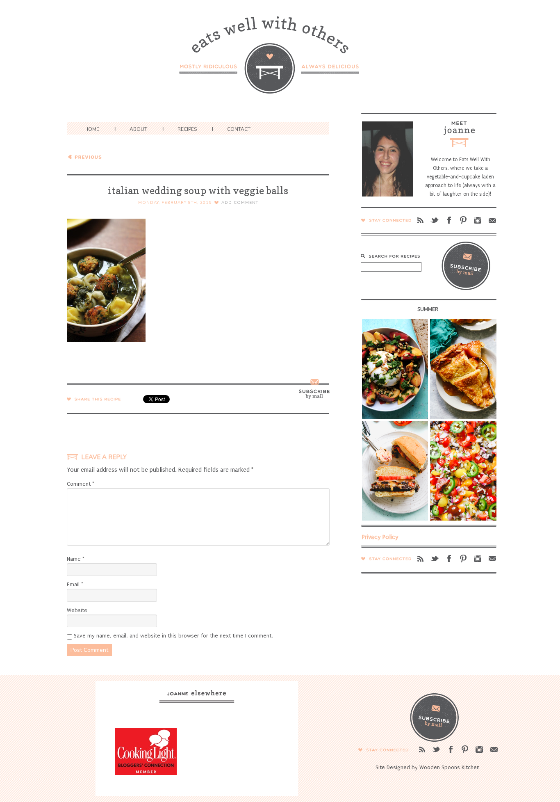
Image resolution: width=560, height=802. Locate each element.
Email (75, 584)
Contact (238, 129)
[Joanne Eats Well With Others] (280, 60)
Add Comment (239, 203)
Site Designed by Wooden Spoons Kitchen (428, 767)
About (138, 129)
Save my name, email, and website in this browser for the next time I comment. (173, 636)
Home (91, 129)
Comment (80, 484)
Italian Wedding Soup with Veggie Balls (125, 156)
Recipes (187, 129)
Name (75, 559)
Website (77, 610)
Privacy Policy (380, 537)
